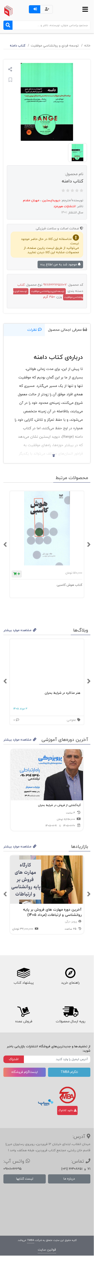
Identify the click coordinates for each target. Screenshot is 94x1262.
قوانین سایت (47, 1250)
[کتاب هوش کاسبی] (47, 528)
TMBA (30, 1240)
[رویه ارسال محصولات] (70, 1011)
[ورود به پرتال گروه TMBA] (67, 1095)
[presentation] (89, 545)
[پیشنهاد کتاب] (23, 973)
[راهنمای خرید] (70, 973)
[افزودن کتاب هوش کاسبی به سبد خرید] (17, 574)
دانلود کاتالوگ (66, 1110)
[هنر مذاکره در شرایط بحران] (47, 663)
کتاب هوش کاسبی (69, 585)
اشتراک (13, 1059)
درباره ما (69, 1179)
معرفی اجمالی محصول (65, 329)
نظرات (32, 329)
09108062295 (12, 1169)
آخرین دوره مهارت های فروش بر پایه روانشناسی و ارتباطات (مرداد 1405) (52, 912)
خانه (87, 45)
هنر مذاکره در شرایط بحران (62, 693)
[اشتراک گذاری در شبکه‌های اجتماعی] (10, 69)
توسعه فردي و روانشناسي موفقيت (55, 45)
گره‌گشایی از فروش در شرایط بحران (59, 805)
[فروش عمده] (23, 1011)
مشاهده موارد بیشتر (17, 630)
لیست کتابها (24, 1179)
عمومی (72, 720)
